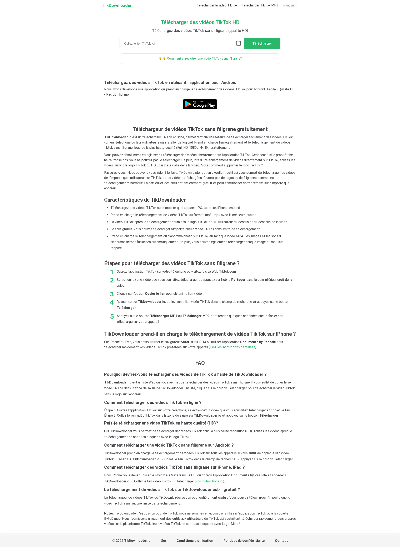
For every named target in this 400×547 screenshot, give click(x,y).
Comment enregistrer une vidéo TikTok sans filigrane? (204, 58)
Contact (281, 541)
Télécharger (262, 43)
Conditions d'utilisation (195, 541)
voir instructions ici (209, 481)
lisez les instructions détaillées (232, 347)
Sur (163, 541)
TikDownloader (117, 5)
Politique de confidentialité (244, 541)
